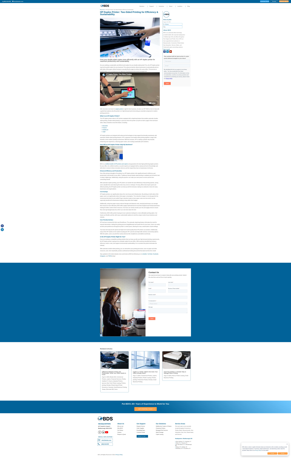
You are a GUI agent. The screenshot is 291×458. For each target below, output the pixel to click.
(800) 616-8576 (7, 1)
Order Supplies (140, 428)
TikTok (110, 256)
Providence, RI (187, 448)
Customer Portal (264, 1)
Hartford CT (105, 381)
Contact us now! (142, 436)
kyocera (104, 383)
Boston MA (113, 377)
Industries (161, 6)
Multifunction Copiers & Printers (163, 426)
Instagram (102, 256)
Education (105, 125)
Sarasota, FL (184, 443)
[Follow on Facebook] (164, 51)
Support (151, 6)
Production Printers (143, 379)
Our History (120, 430)
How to (110, 381)
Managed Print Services (162, 430)
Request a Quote (284, 1)
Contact (274, 1)
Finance (104, 127)
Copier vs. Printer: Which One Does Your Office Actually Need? (145, 372)
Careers (119, 432)
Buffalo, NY (184, 447)
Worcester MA (110, 389)
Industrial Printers (117, 381)
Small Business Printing (120, 387)
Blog (188, 6)
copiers (109, 379)
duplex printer (119, 109)
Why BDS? (120, 428)
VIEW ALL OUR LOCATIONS (105, 437)
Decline (282, 453)
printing (104, 385)
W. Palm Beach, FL (180, 444)
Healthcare (105, 129)
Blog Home (102, 9)
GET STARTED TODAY (145, 409)
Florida (124, 379)
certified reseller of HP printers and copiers (116, 164)
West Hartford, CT (180, 441)
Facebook (155, 254)
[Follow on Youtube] (170, 51)
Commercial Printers (146, 375)
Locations (179, 6)
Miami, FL (178, 443)
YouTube (149, 254)
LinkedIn (144, 254)
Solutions (141, 6)
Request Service (141, 426)
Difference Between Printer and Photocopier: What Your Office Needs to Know (114, 373)
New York (109, 383)
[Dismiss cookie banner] (287, 444)
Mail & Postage (159, 432)
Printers (167, 24)
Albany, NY (178, 447)
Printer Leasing (117, 383)
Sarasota (110, 387)
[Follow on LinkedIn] (167, 51)
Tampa (104, 389)
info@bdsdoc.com (106, 440)
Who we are (120, 426)
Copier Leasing (159, 434)
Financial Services (116, 379)
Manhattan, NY (179, 448)
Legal (103, 131)
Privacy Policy (258, 450)
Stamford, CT (188, 441)
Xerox (116, 389)
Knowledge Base (141, 430)
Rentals (109, 385)
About (170, 6)
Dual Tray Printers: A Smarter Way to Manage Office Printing (175, 372)
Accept (272, 453)
